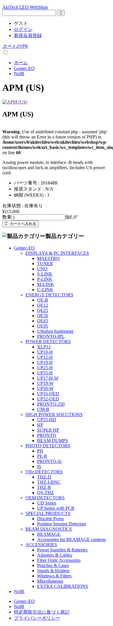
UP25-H (45, 367)
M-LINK (45, 284)
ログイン (23, 29)
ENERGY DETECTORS (49, 294)
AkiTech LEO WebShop (25, 7)
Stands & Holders (53, 570)
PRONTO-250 (51, 404)
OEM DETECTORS (45, 497)
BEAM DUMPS (52, 440)
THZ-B (44, 487)
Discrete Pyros (50, 518)
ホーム (21, 62)
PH (40, 450)
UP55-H (45, 372)
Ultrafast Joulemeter (55, 331)
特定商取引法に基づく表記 (42, 612)
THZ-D (44, 476)
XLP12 (44, 346)
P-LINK (44, 279)
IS (39, 466)
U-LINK (45, 289)
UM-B (43, 409)
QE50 (42, 315)
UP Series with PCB (55, 508)
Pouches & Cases (53, 565)
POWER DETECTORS (48, 341)
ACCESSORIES (41, 544)
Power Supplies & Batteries (62, 549)
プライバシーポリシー (37, 618)
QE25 (42, 310)
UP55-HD (46, 419)
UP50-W (45, 388)
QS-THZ (45, 492)
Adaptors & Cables (54, 555)
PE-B (42, 456)
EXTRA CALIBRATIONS (62, 586)
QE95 (42, 326)
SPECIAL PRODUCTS (47, 513)
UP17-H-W (48, 378)
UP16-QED (48, 393)
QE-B (42, 300)
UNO (42, 268)
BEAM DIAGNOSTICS (48, 529)
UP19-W (45, 383)
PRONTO (46, 435)
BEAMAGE (49, 534)
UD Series (46, 503)
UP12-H (45, 357)
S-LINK (44, 274)
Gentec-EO (24, 68)
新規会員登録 (28, 35)
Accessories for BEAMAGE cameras (71, 539)
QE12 (42, 305)
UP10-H (45, 352)
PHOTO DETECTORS (47, 445)
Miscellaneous (50, 581)
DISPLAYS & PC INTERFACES (57, 253)
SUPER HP (48, 430)
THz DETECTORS (44, 471)
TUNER (45, 263)
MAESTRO (48, 258)
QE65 (42, 320)
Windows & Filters (54, 575)
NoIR (19, 73)
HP (40, 424)
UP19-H (45, 362)
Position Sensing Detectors (61, 523)
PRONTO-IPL (51, 336)
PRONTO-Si (49, 461)
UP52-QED (48, 398)
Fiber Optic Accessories (59, 560)
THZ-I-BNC (49, 482)
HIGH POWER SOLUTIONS (54, 414)
